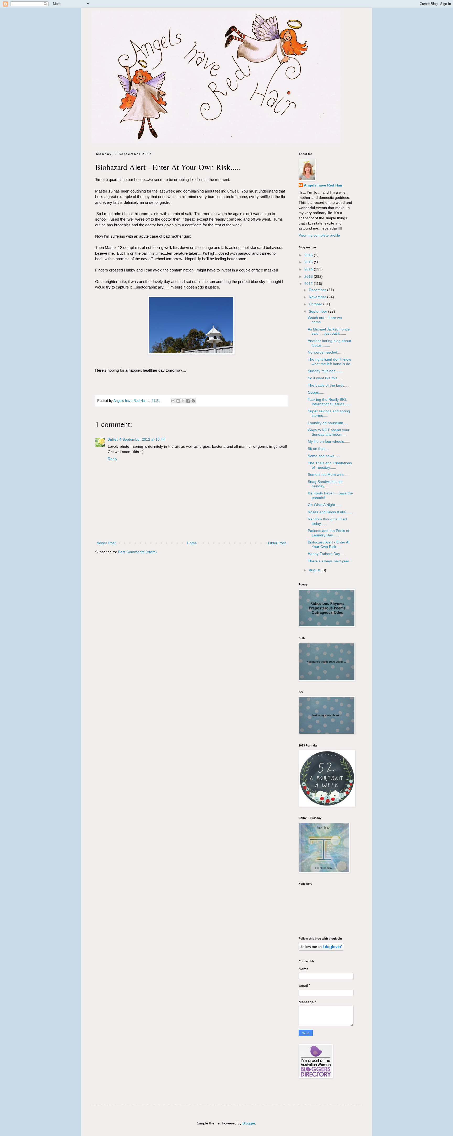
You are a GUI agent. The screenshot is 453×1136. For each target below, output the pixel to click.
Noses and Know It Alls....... (330, 512)
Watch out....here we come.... (325, 320)
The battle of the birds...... (329, 385)
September (318, 311)
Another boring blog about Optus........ (329, 343)
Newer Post (106, 543)
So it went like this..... (325, 378)
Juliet (113, 439)
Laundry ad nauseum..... (328, 423)
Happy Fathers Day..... (326, 554)
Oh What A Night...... (324, 505)
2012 (309, 283)
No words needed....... (326, 352)
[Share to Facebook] (188, 400)
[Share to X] (183, 400)
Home (192, 543)
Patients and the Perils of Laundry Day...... (328, 533)
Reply (112, 459)
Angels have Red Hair (323, 185)
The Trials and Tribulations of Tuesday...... (330, 465)
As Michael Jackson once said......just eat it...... (329, 331)
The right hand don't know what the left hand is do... (330, 361)
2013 (309, 276)
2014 (309, 269)
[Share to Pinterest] (193, 400)
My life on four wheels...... (329, 441)
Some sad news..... (323, 456)
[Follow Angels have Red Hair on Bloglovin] (321, 949)
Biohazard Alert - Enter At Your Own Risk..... (328, 544)
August (315, 570)
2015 (309, 262)
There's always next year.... (330, 561)
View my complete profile (319, 235)
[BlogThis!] (178, 400)
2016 (309, 255)
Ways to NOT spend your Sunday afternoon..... (328, 432)
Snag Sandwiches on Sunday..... (325, 483)
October (316, 304)
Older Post (277, 543)
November (318, 297)
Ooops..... (316, 392)
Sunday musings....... (325, 371)
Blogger (248, 1123)
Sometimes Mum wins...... (329, 474)
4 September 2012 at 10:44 (142, 439)
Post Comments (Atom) (137, 552)
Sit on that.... (318, 448)
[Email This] (173, 400)
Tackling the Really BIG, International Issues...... (329, 401)
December (318, 290)
